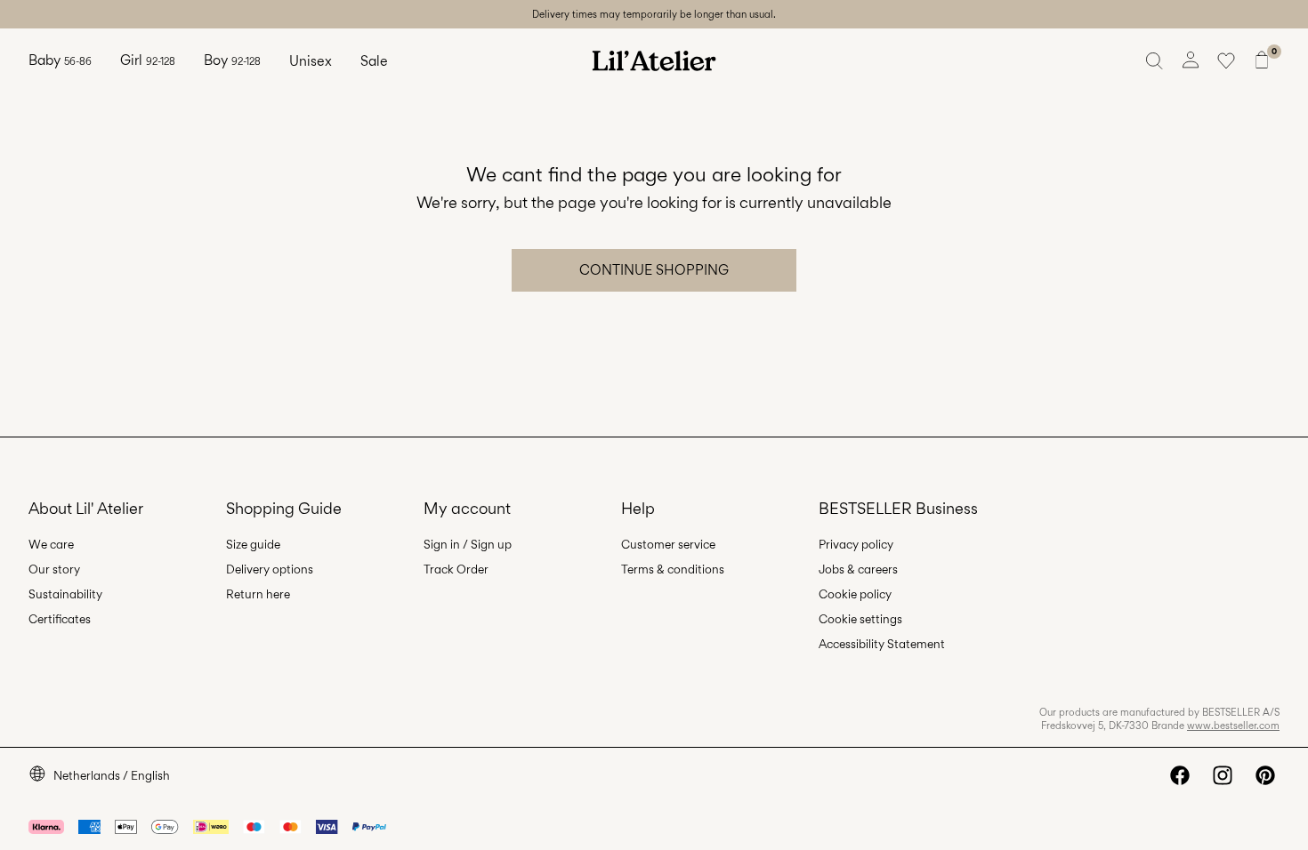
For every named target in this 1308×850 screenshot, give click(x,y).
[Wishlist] (1226, 60)
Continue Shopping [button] (654, 269)
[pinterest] (1265, 775)
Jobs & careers (858, 569)
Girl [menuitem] (147, 60)
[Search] (1155, 60)
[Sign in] (1190, 60)
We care (51, 544)
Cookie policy (855, 594)
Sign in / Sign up (468, 544)
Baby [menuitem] (60, 60)
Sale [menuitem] (374, 60)
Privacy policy (856, 544)
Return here (258, 594)
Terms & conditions (672, 569)
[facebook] (1180, 775)
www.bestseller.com (1233, 725)
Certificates (59, 619)
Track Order (456, 569)
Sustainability (65, 594)
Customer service (668, 544)
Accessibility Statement (882, 644)
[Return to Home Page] (654, 60)
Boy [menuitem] (232, 60)
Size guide (253, 544)
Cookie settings (860, 619)
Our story (54, 569)
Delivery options (269, 569)
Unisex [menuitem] (310, 60)
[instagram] (1222, 775)
